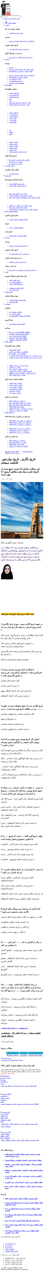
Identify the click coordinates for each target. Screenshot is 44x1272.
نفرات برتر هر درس (15, 164)
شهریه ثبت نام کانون (16, 33)
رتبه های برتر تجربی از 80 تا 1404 (20, 428)
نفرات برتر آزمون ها (16, 162)
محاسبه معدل (9, 1249)
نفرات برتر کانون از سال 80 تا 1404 (21, 408)
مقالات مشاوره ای (15, 312)
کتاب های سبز (14, 290)
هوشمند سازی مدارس (16, 83)
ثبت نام (7, 237)
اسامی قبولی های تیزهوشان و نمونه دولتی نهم (24, 197)
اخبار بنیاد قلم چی (15, 79)
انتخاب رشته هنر (14, 391)
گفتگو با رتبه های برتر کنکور (18, 352)
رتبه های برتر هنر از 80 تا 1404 (19, 430)
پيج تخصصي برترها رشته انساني (14, 1028)
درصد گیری (9, 1247)
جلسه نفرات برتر (14, 314)
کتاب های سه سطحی (16, 288)
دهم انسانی (13, 122)
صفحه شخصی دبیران (16, 227)
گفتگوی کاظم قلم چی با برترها (19, 332)
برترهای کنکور (10, 412)
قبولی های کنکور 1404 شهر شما (20, 405)
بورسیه (7, 59)
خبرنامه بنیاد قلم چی (16, 81)
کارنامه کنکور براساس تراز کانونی (20, 371)
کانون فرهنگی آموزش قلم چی (11, 18)
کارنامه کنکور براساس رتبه (18, 369)
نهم (10, 130)
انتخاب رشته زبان (15, 393)
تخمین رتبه (8, 1245)
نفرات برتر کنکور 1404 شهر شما (20, 403)
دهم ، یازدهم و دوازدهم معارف (19, 104)
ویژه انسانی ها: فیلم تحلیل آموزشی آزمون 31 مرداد (22, 1220)
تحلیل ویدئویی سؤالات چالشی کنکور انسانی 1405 (21, 1198)
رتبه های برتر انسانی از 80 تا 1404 (20, 424)
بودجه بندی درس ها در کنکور (18, 365)
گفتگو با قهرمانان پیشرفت (18, 338)
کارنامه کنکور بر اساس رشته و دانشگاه (22, 373)
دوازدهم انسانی (14, 97)
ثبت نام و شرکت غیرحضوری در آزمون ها (23, 270)
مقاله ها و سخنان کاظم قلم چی (19, 316)
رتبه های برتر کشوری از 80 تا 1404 (20, 420)
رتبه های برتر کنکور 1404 (17, 401)
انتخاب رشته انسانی (15, 389)
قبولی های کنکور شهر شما (18, 207)
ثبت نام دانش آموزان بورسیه (18, 246)
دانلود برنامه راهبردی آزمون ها (19, 160)
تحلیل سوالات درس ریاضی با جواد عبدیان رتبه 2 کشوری (23, 1182)
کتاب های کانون (14, 280)
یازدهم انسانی (13, 116)
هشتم (11, 132)
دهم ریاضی (13, 118)
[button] (9, 479)
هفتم (10, 134)
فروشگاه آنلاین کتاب (16, 284)
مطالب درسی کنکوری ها (17, 354)
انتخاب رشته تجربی (15, 387)
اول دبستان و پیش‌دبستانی (18, 152)
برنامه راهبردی (10, 165)
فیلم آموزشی (13, 302)
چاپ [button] (3, 479)
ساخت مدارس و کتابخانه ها (18, 77)
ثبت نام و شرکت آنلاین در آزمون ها (20, 57)
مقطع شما (8, 85)
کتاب (6, 272)
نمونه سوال (9, 292)
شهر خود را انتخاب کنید (16, 184)
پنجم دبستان (13, 144)
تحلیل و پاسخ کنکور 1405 (17, 375)
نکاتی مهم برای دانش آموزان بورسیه (21, 69)
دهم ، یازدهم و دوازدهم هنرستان (20, 102)
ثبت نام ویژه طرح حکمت (17, 262)
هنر (10, 99)
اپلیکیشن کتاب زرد (15, 282)
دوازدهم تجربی (14, 95)
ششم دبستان (13, 142)
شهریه (7, 25)
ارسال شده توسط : (12, 1060)
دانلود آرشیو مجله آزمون (17, 324)
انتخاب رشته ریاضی (15, 385)
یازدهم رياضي (13, 112)
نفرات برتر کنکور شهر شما (18, 194)
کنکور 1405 (8, 342)
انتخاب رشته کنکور (15, 383)
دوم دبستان (13, 150)
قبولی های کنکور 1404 (16, 407)
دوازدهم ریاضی (14, 93)
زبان (10, 101)
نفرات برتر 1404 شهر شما (17, 442)
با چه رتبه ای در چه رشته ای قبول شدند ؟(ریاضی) (25, 357)
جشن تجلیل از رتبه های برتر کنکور (20, 205)
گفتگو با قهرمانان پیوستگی (18, 340)
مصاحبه (7, 304)
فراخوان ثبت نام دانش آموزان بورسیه (21, 41)
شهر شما (8, 175)
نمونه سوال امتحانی (11, 1251)
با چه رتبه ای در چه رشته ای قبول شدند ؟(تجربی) (25, 355)
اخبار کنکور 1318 (14, 350)
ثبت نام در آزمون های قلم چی (19, 49)
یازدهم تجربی (13, 114)
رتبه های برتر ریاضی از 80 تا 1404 (20, 422)
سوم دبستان (13, 148)
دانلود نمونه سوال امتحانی (17, 300)
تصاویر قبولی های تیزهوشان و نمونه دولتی (23, 209)
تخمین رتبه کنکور (14, 367)
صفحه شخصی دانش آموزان (18, 219)
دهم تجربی (12, 120)
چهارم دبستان (13, 146)
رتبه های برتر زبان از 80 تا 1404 (19, 432)
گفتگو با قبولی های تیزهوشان (19, 334)
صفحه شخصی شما (11, 211)
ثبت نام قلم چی (10, 1243)
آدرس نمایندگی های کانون (17, 186)
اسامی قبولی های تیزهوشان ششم (20, 195)
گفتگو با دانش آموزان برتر (17, 336)
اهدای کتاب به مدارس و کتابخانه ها (20, 71)
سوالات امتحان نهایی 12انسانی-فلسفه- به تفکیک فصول (23, 1160)
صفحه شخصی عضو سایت (18, 236)
